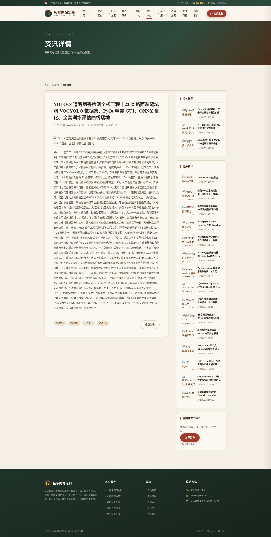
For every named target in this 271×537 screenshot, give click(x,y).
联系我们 (196, 13)
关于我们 (200, 531)
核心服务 (100, 13)
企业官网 (74, 323)
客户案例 (124, 13)
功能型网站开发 (114, 496)
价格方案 (173, 13)
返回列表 (150, 324)
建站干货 (103, 323)
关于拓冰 (162, 13)
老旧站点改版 (113, 502)
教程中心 (138, 13)
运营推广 (89, 323)
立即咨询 (190, 437)
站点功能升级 (113, 514)
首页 (86, 13)
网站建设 (60, 323)
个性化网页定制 (114, 490)
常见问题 (184, 13)
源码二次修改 (113, 508)
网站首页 (151, 490)
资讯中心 (148, 13)
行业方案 (113, 13)
